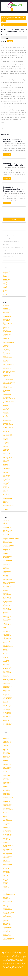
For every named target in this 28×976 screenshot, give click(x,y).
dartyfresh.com (6, 765)
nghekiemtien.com (6, 436)
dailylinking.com (6, 769)
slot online (5, 287)
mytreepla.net (5, 819)
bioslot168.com (6, 936)
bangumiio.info (6, 460)
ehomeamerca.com (7, 785)
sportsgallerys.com (6, 605)
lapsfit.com (5, 816)
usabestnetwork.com (7, 554)
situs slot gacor (6, 953)
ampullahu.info (6, 454)
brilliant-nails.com (6, 425)
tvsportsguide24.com (7, 617)
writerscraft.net (6, 380)
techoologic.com (6, 893)
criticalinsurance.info (7, 368)
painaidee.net (5, 590)
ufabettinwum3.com (7, 710)
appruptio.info (5, 509)
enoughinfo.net (6, 487)
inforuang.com (6, 402)
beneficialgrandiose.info (7, 462)
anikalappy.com (6, 842)
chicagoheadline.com (7, 742)
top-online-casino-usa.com (8, 352)
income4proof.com (6, 756)
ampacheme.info (6, 453)
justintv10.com (6, 431)
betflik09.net (5, 760)
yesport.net (5, 565)
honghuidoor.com (6, 353)
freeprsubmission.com (7, 882)
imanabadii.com (6, 506)
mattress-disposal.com (7, 628)
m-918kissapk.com (6, 499)
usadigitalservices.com (7, 387)
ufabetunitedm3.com (7, 712)
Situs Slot (4, 21)
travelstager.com (6, 415)
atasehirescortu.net (7, 609)
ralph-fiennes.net (6, 397)
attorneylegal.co (6, 613)
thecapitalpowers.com (7, 697)
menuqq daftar (12, 960)
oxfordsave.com (6, 572)
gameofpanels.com (7, 372)
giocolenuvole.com (6, 772)
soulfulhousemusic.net (7, 693)
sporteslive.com (6, 600)
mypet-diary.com (6, 408)
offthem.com (5, 311)
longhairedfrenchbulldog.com (9, 582)
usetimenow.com (6, 375)
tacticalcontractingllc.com (8, 695)
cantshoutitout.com (6, 319)
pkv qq (16, 963)
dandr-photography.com (8, 427)
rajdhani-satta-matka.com (8, 379)
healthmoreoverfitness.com (8, 342)
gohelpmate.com (6, 378)
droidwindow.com (6, 880)
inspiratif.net (5, 308)
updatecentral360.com (7, 647)
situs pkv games (12, 968)
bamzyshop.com (6, 889)
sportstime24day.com (7, 598)
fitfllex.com (5, 399)
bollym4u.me (5, 491)
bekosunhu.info (6, 461)
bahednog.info (6, 534)
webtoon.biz (5, 593)
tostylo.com (5, 567)
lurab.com (5, 932)
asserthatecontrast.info (7, 457)
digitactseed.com (6, 794)
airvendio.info (5, 445)
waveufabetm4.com (7, 837)
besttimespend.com (7, 662)
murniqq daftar (20, 960)
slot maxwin (20, 955)
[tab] (12, 9)
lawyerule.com (6, 432)
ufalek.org (5, 627)
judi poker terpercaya (7, 279)
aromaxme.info (6, 456)
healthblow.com (6, 376)
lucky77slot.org (6, 621)
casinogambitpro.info (7, 528)
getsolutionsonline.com (7, 365)
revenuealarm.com (6, 931)
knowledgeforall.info (7, 384)
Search (14, 213)
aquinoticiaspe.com (7, 580)
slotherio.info (5, 472)
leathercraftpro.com (7, 671)
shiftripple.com (6, 687)
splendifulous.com (6, 824)
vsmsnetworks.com (7, 309)
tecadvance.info (6, 449)
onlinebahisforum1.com (7, 741)
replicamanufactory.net (7, 821)
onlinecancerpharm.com (8, 626)
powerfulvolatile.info (7, 468)
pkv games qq (16, 961)
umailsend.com (6, 557)
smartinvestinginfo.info (7, 853)
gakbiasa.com (5, 502)
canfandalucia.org (6, 899)
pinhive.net (5, 488)
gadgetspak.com (6, 812)
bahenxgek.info (6, 535)
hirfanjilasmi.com (6, 668)
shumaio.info (5, 471)
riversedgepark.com (7, 748)
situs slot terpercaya (21, 953)
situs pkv (4, 273)
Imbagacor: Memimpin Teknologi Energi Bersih (13, 164)
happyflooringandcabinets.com (9, 630)
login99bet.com (6, 738)
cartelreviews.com (6, 790)
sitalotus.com (5, 643)
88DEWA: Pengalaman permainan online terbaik (13, 140)
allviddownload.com (7, 328)
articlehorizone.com (7, 805)
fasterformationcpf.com (7, 560)
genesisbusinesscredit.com (8, 401)
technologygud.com (7, 634)
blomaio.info (5, 464)
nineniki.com (5, 356)
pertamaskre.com (6, 537)
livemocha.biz (5, 483)
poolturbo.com (6, 441)
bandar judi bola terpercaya (8, 277)
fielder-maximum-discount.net (9, 398)
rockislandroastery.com (7, 928)
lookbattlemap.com (6, 563)
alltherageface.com (7, 924)
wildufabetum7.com (7, 724)
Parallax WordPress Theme (10, 947)
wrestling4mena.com (7, 383)
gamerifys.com (6, 306)
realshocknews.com (7, 635)
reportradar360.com (7, 419)
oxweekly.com (5, 409)
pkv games (16, 950)
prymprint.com (6, 660)
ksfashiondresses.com (7, 639)
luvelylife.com (5, 405)
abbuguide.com (6, 779)
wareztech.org (6, 553)
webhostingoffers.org (7, 782)
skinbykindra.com (6, 923)
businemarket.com (6, 584)
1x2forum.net (5, 737)
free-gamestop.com (7, 549)
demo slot (13, 953)
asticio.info (5, 653)
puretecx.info (5, 447)
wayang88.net (5, 838)
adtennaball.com (6, 360)
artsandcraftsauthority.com (8, 938)
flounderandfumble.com (7, 849)
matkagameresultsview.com (8, 364)
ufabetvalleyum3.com (7, 719)
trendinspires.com (6, 416)
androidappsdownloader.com (9, 373)
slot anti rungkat (13, 956)
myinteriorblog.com (7, 884)
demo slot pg (5, 272)
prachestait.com (6, 442)
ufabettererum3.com (7, 705)
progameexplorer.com (7, 927)
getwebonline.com (6, 393)
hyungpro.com (6, 595)
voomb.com (5, 615)
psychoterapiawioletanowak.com (9, 682)
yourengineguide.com (7, 901)
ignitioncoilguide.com (7, 934)
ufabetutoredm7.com (7, 717)
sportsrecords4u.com (7, 826)
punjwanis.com (6, 520)
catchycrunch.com (6, 750)
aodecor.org (5, 477)
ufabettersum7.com (7, 708)
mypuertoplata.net (6, 321)
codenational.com (6, 925)
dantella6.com (5, 346)
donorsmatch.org (6, 479)
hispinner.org (5, 367)
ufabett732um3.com (7, 858)
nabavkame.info (6, 501)
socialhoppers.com (6, 389)
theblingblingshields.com (8, 601)
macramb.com (6, 406)
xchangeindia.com (6, 906)
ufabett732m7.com (6, 878)
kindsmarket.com (6, 404)
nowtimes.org (5, 480)
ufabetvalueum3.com (7, 831)
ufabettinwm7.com (6, 709)
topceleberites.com (6, 827)
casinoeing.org (6, 482)
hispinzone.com (6, 349)
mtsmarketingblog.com (7, 435)
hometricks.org (6, 669)
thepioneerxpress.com (7, 323)
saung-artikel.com (6, 575)
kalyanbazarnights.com (7, 350)
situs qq (4, 283)
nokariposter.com (6, 369)
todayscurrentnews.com (8, 699)
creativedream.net (6, 390)
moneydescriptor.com (7, 587)
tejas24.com (5, 439)
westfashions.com (6, 412)
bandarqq (5, 282)
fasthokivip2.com (6, 576)
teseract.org (5, 875)
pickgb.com (5, 636)
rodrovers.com (6, 800)
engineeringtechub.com (7, 610)
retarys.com (5, 558)
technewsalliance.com (7, 854)
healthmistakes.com (7, 638)
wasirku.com (5, 438)
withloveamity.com (6, 775)
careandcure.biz (6, 664)
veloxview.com (6, 720)
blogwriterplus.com (6, 526)
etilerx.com (5, 846)
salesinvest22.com (6, 873)
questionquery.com (6, 423)
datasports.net (6, 608)
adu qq (4, 275)
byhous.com (5, 497)
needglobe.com (6, 675)
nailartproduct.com (6, 793)
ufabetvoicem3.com (7, 835)
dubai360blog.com (6, 620)
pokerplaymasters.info (7, 530)
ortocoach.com (6, 676)
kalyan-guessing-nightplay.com (9, 371)
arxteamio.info (6, 656)
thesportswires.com (7, 594)
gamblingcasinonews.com (8, 331)
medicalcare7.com (6, 358)
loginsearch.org (6, 476)
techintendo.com (6, 786)
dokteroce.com (6, 428)
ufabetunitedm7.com (7, 713)
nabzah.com (5, 361)
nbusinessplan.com (7, 316)
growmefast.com (6, 623)
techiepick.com (6, 887)
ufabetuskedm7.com (7, 714)
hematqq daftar (5, 961)
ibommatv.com (6, 312)
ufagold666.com (6, 883)
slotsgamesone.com (7, 347)
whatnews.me (5, 867)
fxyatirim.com (5, 778)
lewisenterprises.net (7, 767)
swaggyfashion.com (7, 420)
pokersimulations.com (7, 820)
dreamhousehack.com (7, 909)
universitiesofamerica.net (8, 332)
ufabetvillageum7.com (7, 834)
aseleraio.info (5, 652)
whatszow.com (6, 783)
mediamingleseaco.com (7, 434)
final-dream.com (6, 868)
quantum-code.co (6, 865)
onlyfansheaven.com (7, 394)
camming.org (5, 743)
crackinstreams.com (7, 811)
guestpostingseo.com (7, 527)
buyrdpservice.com (6, 564)
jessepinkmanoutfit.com (7, 556)
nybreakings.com (6, 902)
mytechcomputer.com (7, 935)
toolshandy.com (6, 413)
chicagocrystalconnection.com (9, 505)
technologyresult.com (7, 780)
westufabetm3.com (6, 721)
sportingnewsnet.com (7, 597)
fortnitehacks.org (6, 475)
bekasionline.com (6, 315)
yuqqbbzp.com (6, 806)
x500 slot (20, 956)
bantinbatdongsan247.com (8, 532)
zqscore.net (5, 650)
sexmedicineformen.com (8, 686)
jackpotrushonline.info (7, 542)
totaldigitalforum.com (7, 915)
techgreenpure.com (7, 787)
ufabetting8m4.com (7, 828)
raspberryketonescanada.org (9, 894)
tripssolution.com (6, 801)
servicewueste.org (6, 337)
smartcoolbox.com (6, 690)
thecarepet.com (6, 524)
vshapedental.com (6, 898)
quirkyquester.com (6, 684)
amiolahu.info (5, 451)
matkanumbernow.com (7, 339)
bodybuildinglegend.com (8, 424)
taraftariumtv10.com (7, 421)
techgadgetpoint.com (7, 616)
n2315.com (5, 391)
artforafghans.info (6, 443)
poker (4, 292)
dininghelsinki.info (6, 843)
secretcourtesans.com (7, 739)
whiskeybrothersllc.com (7, 723)
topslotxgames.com (7, 343)
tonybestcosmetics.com (7, 919)
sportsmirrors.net (6, 606)
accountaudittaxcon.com (8, 658)
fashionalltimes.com (7, 913)
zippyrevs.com (6, 338)
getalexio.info (5, 657)
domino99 (5, 284)
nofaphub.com (6, 752)
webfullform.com (6, 327)
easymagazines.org (7, 667)
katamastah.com (6, 649)
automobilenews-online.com (8, 912)
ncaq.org (4, 761)
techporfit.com (6, 313)
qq (3, 291)
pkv (3, 952)
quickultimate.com (6, 683)
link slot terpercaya (6, 271)
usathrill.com (5, 897)
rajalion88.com (6, 745)
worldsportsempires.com (8, 646)
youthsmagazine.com (7, 589)
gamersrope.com (6, 546)
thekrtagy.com (5, 905)
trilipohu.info (5, 508)
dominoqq (5, 950)
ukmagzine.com (6, 552)
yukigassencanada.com (7, 804)
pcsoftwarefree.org (6, 768)
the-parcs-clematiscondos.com (9, 522)
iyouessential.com (6, 774)
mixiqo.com (5, 673)
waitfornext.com (6, 863)
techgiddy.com (6, 539)
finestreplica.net (6, 847)
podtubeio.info (6, 467)
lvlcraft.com (5, 795)
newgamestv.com (6, 604)
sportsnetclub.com (6, 569)
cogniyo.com (5, 665)
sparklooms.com (6, 694)
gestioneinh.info (6, 871)
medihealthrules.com (7, 895)
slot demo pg (5, 288)
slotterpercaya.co (6, 688)
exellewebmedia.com (7, 548)
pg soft (14, 955)
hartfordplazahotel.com (7, 498)
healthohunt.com (6, 850)
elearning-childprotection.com (9, 382)
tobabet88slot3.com (7, 698)
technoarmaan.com (7, 916)
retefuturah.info (6, 852)
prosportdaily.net (6, 872)
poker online (5, 280)
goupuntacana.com (7, 746)
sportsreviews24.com (7, 619)
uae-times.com (6, 305)
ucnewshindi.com (6, 543)
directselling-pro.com (7, 930)
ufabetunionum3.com (7, 830)
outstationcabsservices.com (8, 904)
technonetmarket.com (7, 856)
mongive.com (5, 363)
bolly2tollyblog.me (6, 493)
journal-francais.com (7, 430)
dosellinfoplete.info (6, 465)
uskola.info (5, 860)
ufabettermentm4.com (7, 706)
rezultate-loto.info (6, 823)
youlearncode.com (6, 776)
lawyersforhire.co (6, 583)
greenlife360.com (6, 317)
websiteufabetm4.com (7, 839)
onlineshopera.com (7, 764)
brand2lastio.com (6, 386)
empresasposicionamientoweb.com (10, 917)
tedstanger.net (6, 857)
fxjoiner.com (5, 921)
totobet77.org (5, 702)
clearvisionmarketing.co (7, 864)
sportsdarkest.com (6, 591)
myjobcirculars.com (7, 341)
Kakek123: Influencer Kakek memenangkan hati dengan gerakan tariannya (13, 189)
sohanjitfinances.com (7, 691)
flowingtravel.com (6, 354)
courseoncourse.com (7, 531)
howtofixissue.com (6, 324)
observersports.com (7, 578)
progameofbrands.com (7, 334)
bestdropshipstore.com (7, 789)
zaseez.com (5, 749)
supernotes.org (6, 645)
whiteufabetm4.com (7, 841)
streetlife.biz (5, 484)
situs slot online (17, 957)
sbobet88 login (15, 967)
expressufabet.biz (6, 320)
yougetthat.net (6, 568)
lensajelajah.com (6, 759)
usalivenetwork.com (7, 541)
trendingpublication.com (8, 704)
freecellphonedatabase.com (8, 545)
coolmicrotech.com (6, 908)
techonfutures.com (6, 891)
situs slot (16, 959)
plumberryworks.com (7, 680)
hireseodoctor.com (6, 815)
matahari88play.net (7, 586)
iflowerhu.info (5, 503)
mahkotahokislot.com (7, 624)
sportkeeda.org (6, 661)
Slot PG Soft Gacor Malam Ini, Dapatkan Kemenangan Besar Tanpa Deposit (13, 18)
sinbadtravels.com (6, 550)
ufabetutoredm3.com (7, 716)
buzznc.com (5, 920)
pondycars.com (6, 890)
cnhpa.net (5, 642)
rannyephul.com (6, 417)
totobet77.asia (6, 701)
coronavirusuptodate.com (8, 809)
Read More (7, 155)
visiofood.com (5, 879)
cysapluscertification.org (8, 473)
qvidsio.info (5, 469)
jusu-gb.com (5, 523)
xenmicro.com (5, 763)
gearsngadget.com (6, 813)
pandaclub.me (6, 494)
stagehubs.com (6, 735)
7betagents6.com (6, 808)
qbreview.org (5, 335)
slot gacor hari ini (19, 952)
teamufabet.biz (6, 326)
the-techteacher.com (7, 910)
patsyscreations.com (7, 754)
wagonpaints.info (6, 861)
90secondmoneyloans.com (8, 797)
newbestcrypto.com (7, 571)
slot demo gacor (6, 276)
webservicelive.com (7, 939)
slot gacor (10, 959)
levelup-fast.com (6, 817)
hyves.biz (5, 486)
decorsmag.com (6, 330)
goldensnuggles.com (7, 561)
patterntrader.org (6, 641)
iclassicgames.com (6, 574)
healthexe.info (5, 446)
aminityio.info (5, 450)
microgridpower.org (7, 672)
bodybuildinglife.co (6, 631)
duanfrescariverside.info (8, 845)
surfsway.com (5, 791)
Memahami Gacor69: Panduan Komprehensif (13, 259)
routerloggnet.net (6, 345)
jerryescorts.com (6, 612)
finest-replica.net (6, 869)
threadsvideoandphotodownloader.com (11, 538)
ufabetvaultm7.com (7, 832)
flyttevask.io (5, 495)
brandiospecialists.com (7, 357)
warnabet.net (5, 490)
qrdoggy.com (5, 632)
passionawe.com (6, 678)
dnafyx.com (5, 771)
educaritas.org (6, 757)
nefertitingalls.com (6, 753)
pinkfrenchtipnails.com (7, 602)
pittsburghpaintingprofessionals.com (10, 679)
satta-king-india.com (7, 802)
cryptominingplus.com (7, 579)
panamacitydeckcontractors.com (9, 410)
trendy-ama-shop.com (7, 876)
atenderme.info (6, 458)
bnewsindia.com (6, 886)
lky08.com (5, 395)
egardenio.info (6, 654)
